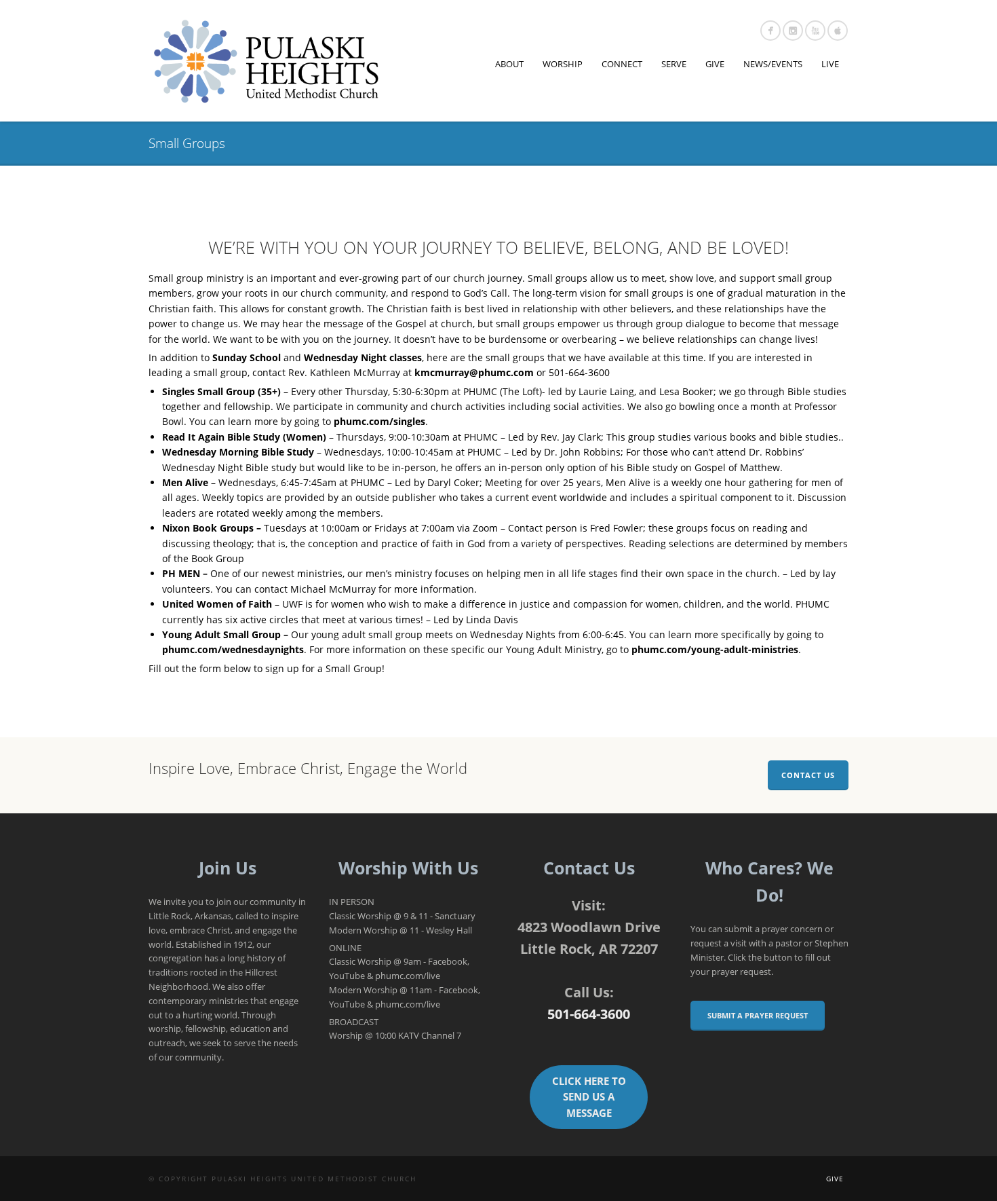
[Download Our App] (837, 30)
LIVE (830, 64)
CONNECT (622, 64)
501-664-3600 (588, 1014)
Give (835, 1178)
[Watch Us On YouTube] (815, 30)
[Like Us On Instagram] (793, 30)
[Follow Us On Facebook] (770, 30)
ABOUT (509, 64)
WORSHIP (563, 64)
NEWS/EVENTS (772, 64)
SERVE (673, 64)
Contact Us (808, 775)
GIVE (714, 64)
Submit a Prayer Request (757, 1015)
